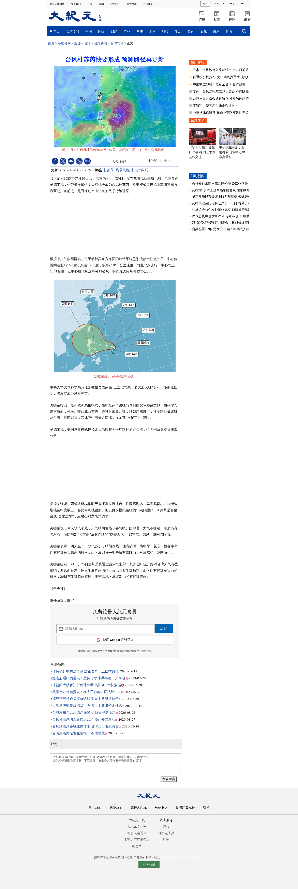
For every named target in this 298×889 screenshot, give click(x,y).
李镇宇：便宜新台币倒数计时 (214, 105)
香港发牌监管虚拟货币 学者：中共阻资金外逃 (87, 706)
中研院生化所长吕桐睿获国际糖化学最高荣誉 (232, 152)
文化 (203, 31)
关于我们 (76, 4)
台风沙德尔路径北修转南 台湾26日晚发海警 (85, 726)
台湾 (87, 43)
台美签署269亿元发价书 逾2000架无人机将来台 (225, 229)
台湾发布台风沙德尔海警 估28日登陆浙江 (83, 713)
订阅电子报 (166, 833)
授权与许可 (101, 857)
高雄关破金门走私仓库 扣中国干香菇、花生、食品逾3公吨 (233, 203)
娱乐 (216, 31)
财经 (114, 31)
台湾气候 (116, 43)
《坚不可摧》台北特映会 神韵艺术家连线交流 (202, 152)
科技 (165, 31)
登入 (205, 3)
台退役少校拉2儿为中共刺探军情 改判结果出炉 (227, 77)
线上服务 (166, 820)
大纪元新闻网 (57, 4)
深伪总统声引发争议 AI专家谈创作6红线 (221, 216)
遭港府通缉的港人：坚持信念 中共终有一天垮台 (88, 678)
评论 (232, 19)
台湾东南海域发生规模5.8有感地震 (78, 733)
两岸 (139, 31)
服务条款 (115, 857)
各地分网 (64, 43)
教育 (191, 31)
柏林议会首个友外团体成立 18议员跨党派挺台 (225, 209)
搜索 (244, 30)
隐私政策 (127, 857)
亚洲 (77, 43)
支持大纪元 (139, 807)
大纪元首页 (137, 820)
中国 (88, 31)
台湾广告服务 (185, 807)
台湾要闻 (72, 31)
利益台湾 (132, 4)
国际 (101, 31)
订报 (90, 4)
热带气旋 (122, 170)
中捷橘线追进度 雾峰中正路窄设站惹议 (221, 112)
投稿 (206, 807)
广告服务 (148, 4)
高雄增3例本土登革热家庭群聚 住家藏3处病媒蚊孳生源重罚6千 (237, 190)
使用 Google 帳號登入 (118, 639)
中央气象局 (139, 170)
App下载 (161, 807)
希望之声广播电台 (137, 839)
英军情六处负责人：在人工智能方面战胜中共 (86, 692)
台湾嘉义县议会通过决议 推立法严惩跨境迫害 (226, 98)
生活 (178, 31)
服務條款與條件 (130, 651)
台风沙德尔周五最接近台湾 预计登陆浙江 (83, 719)
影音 (217, 19)
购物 (101, 4)
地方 (152, 31)
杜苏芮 (109, 170)
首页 (56, 31)
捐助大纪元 (153, 857)
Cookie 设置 (149, 864)
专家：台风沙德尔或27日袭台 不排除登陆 (223, 91)
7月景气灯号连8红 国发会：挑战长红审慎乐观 (225, 222)
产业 (127, 31)
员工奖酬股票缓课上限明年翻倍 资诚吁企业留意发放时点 (233, 196)
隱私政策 (146, 651)
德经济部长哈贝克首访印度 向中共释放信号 (85, 699)
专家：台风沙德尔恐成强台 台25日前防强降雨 (226, 70)
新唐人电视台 (137, 833)
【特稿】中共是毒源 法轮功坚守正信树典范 (85, 671)
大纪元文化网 (137, 826)
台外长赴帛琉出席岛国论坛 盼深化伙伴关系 (223, 183)
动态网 (137, 846)
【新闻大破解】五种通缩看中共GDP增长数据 (86, 685)
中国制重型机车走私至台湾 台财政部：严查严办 (228, 84)
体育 (229, 31)
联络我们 (115, 4)
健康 (247, 19)
